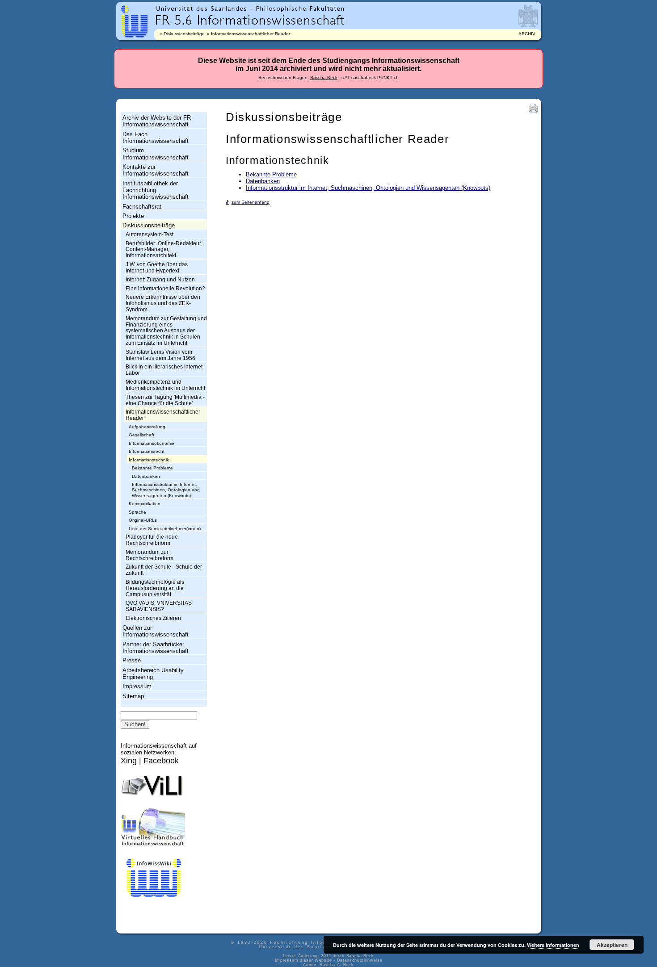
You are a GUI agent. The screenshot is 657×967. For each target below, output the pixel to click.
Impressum (137, 686)
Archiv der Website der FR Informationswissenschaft (156, 121)
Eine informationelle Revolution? (165, 288)
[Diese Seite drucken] (533, 112)
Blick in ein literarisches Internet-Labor (165, 370)
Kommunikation (144, 503)
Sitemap (133, 696)
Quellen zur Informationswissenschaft (155, 631)
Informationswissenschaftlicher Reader (250, 33)
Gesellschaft (141, 434)
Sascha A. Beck (337, 965)
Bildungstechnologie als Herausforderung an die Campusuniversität (155, 588)
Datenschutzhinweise (360, 960)
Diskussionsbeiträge (184, 33)
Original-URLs (143, 520)
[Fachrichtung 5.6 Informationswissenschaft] (250, 19)
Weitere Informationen (553, 945)
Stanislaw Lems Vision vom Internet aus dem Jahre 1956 (160, 355)
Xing (129, 760)
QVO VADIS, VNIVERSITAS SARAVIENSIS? (159, 606)
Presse (131, 660)
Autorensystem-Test (149, 234)
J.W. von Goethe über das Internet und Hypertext (157, 267)
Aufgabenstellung (147, 426)
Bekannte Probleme (152, 467)
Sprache (137, 512)
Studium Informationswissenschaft (155, 153)
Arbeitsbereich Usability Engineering (153, 673)
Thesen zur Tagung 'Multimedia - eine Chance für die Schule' (165, 400)
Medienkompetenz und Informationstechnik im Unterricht (165, 385)
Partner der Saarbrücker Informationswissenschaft (155, 647)
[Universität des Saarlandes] (203, 9)
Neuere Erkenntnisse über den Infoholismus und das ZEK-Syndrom (163, 303)
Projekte (133, 216)
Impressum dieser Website (303, 960)
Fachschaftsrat (141, 206)
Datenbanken (146, 476)
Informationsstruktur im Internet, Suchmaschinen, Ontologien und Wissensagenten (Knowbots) (166, 490)
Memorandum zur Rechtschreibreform (149, 555)
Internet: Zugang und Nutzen (160, 279)
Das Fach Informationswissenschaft (155, 137)
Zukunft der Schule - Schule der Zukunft (164, 570)
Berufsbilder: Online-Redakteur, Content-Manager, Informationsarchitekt (164, 250)
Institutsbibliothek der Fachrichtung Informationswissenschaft (155, 190)
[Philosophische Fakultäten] (300, 9)
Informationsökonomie (151, 443)
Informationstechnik (149, 459)
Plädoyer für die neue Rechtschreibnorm (152, 540)
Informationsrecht (146, 451)
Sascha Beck (323, 77)
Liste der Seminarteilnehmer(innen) (165, 528)
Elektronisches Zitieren (153, 618)
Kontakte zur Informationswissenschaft (155, 170)
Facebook (161, 760)
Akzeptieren (612, 945)
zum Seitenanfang (251, 202)
